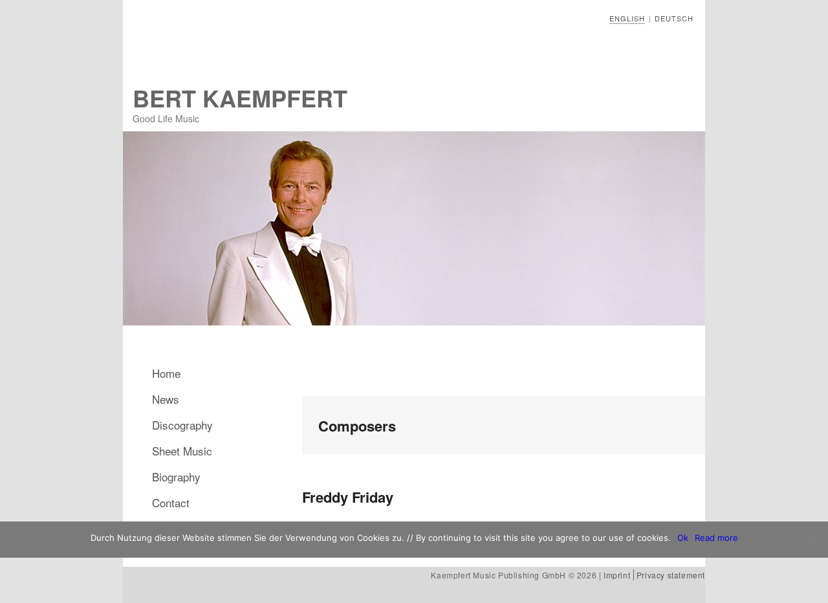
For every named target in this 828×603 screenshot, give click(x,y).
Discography (182, 425)
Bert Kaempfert (240, 98)
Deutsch (674, 18)
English (627, 18)
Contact (171, 502)
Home (166, 373)
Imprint (617, 574)
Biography (176, 476)
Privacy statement (671, 574)
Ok (682, 537)
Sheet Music (182, 451)
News (165, 399)
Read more (716, 537)
